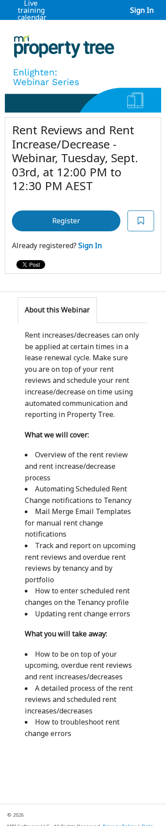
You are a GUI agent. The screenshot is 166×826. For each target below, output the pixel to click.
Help (30, 24)
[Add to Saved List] (140, 220)
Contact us (51, 27)
